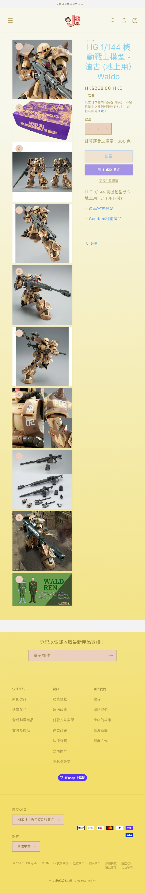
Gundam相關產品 (105, 218)
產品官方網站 (101, 208)
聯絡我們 (101, 709)
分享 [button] (93, 243)
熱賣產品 (19, 709)
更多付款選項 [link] (108, 181)
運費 (101, 111)
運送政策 (60, 709)
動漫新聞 (101, 730)
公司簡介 (60, 751)
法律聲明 (60, 741)
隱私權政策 (62, 762)
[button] (10, 20)
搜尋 (97, 699)
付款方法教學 (63, 720)
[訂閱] (111, 655)
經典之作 (101, 741)
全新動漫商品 (23, 720)
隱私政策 (95, 863)
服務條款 (60, 699)
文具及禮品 (21, 730)
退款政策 (60, 730)
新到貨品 (19, 699)
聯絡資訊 (111, 867)
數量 (88, 119)
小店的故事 (102, 720)
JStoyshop (33, 863)
